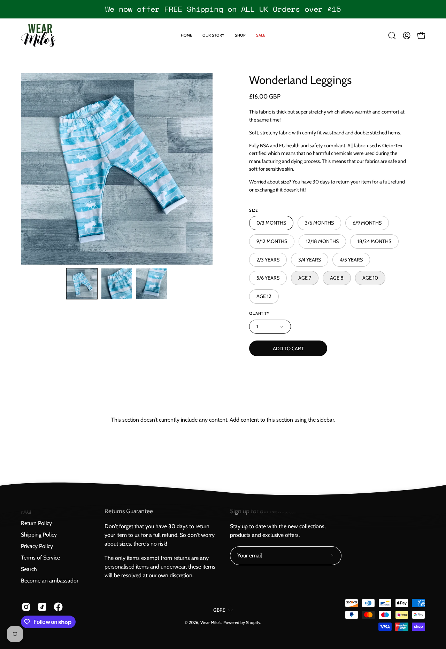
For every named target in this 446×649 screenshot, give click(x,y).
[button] (392, 35)
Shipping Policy (39, 534)
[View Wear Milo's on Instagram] (26, 607)
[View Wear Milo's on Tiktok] (42, 607)
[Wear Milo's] (38, 35)
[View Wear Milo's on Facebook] (58, 607)
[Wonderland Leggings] (82, 283)
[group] (223, 9)
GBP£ (219, 610)
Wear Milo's (210, 622)
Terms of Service (40, 557)
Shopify (253, 622)
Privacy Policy (37, 546)
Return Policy (36, 523)
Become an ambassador (49, 580)
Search (29, 569)
